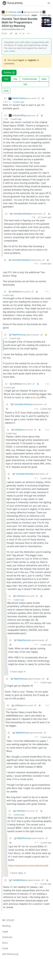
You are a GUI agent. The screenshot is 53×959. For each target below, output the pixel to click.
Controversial (29, 79)
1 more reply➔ (18, 671)
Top (15, 79)
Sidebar (8, 72)
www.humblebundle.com (13, 29)
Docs (5, 942)
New (44, 79)
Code (5, 948)
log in (21, 60)
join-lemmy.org (10, 954)
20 (5, 33)
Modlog (6, 925)
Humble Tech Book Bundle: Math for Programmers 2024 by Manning (20, 22)
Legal (5, 931)
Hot (6, 79)
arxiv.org (35, 397)
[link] (11, 33)
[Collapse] (5, 98)
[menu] (49, 3)
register (32, 60)
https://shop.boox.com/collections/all (28, 865)
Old (25, 84)
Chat (6, 90)
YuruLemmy (15, 3)
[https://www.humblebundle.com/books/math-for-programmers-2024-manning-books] (46, 22)
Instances (7, 937)
